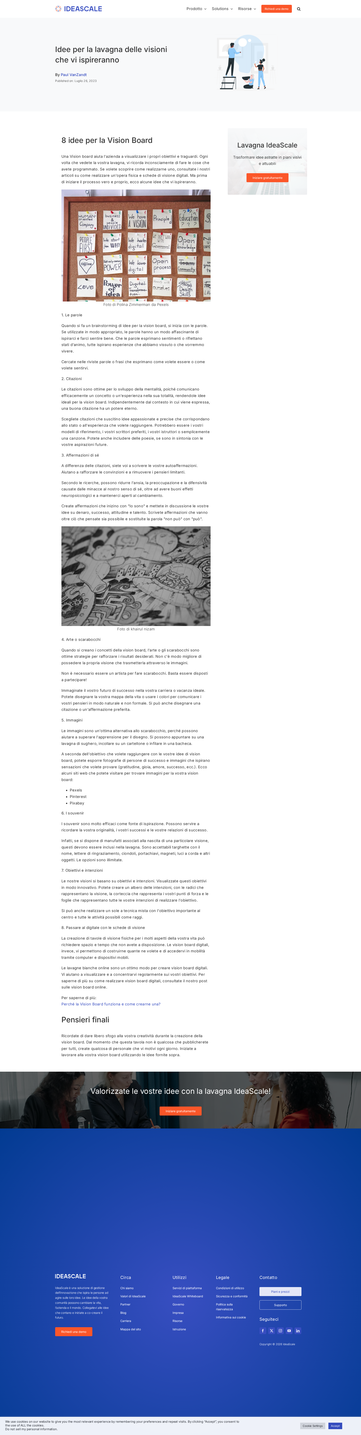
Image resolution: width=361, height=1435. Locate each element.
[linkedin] (298, 1330)
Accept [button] (335, 1425)
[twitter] (271, 1330)
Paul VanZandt (74, 75)
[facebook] (262, 1330)
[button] (299, 9)
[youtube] (289, 1330)
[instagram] (280, 1330)
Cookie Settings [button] (313, 1425)
